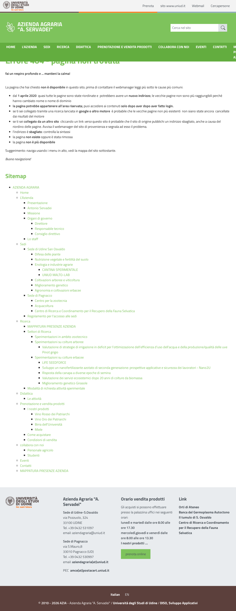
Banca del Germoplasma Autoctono (204, 512)
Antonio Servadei (39, 208)
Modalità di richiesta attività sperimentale (56, 388)
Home (10, 46)
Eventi (201, 46)
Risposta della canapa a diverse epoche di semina (76, 372)
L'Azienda (29, 46)
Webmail (198, 5)
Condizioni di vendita (42, 439)
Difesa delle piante (47, 254)
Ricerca (63, 46)
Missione (33, 213)
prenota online (136, 554)
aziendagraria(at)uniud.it (90, 561)
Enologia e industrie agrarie (54, 264)
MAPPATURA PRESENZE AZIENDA (51, 326)
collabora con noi (173, 46)
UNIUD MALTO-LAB (56, 274)
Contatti (220, 46)
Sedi (47, 46)
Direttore (41, 223)
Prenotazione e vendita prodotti (125, 46)
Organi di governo (39, 218)
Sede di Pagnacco (39, 295)
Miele (38, 429)
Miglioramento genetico (51, 285)
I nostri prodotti (38, 408)
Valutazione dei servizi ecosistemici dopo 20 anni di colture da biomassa (92, 377)
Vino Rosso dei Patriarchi (52, 414)
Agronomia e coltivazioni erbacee (58, 290)
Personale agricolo (40, 450)
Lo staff (32, 238)
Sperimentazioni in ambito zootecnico (61, 336)
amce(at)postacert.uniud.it (89, 570)
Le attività (34, 398)
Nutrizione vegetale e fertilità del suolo (61, 259)
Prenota (148, 5)
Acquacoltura (44, 305)
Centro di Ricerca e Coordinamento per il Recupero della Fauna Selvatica (85, 310)
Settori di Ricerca (39, 331)
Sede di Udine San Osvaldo (46, 249)
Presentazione (37, 202)
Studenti (33, 455)
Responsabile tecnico (49, 228)
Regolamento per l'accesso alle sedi (52, 316)
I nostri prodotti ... (134, 543)
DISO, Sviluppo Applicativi (179, 603)
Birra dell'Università (48, 424)
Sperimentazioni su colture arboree (59, 341)
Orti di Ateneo (189, 507)
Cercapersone (220, 5)
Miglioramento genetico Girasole (64, 383)
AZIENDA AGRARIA (26, 187)
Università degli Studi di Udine (135, 603)
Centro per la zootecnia (51, 300)
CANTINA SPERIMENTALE (60, 269)
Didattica (83, 46)
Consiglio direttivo (47, 233)
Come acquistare (39, 434)
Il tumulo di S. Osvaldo (195, 517)
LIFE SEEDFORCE (54, 362)
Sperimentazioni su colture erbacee (59, 357)
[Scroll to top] (228, 603)
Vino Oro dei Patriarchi (50, 419)
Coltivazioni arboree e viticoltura (57, 280)
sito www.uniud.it (172, 5)
